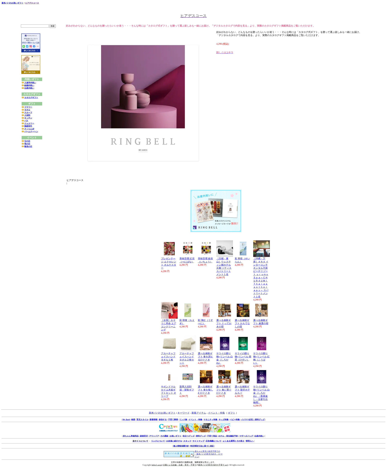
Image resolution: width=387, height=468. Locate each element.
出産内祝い (29, 88)
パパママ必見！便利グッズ (253, 419)
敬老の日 (28, 146)
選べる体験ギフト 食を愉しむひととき (205, 389)
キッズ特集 (224, 419)
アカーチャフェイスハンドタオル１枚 (168, 356)
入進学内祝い (30, 82)
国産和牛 (28, 126)
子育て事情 (173, 419)
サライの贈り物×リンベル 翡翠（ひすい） (243, 356)
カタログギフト (31, 97)
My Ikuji (126, 419)
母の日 (27, 144)
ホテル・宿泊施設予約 (228, 436)
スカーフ (28, 112)
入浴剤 (27, 115)
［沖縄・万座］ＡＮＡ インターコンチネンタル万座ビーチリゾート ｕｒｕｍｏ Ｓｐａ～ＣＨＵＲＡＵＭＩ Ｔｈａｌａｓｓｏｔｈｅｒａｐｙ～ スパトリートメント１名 (260, 277)
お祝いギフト (175, 436)
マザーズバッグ (246, 436)
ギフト (231, 413)
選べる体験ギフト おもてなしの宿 (242, 323)
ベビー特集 (235, 419)
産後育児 (144, 436)
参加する (163, 419)
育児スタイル (142, 419)
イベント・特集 (216, 413)
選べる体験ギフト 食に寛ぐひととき (223, 389)
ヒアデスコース (32, 3)
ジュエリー (29, 123)
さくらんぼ (29, 129)
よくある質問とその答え (233, 441)
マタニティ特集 (210, 419)
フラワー (28, 107)
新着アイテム (199, 413)
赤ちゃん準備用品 (131, 436)
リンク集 (183, 419)
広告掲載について (213, 441)
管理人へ (250, 441)
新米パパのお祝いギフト (12, 3)
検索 (133, 419)
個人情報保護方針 (181, 446)
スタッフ (187, 441)
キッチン (28, 118)
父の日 (27, 141)
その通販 (164, 436)
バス (26, 120)
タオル (27, 110)
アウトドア (154, 436)
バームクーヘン (31, 131)
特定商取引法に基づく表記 (202, 446)
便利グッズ (201, 436)
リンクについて (158, 441)
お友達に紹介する (174, 441)
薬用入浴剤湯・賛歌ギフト (186, 389)
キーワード (183, 413)
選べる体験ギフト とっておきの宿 (223, 323)
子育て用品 (212, 436)
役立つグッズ (189, 436)
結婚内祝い (29, 85)
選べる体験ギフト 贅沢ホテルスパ (242, 389)
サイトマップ (198, 441)
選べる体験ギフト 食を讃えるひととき (205, 356)
